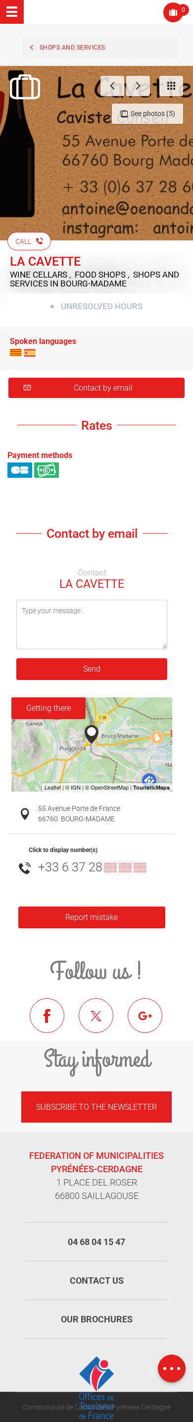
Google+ (152, 1023)
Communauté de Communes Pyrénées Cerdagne (96, 1407)
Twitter (103, 1023)
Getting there (48, 708)
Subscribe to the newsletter (96, 1107)
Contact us (97, 1280)
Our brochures (97, 1319)
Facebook (54, 1023)
